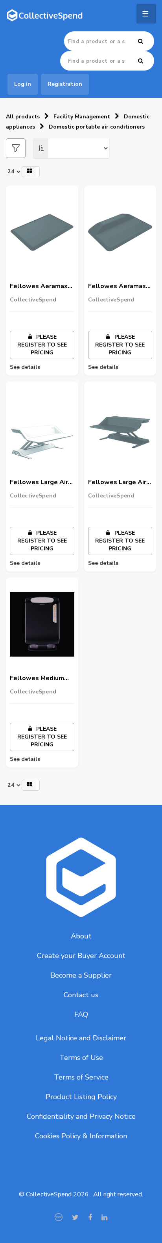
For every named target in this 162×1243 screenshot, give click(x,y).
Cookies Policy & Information (81, 1136)
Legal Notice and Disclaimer (81, 1038)
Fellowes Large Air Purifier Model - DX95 (39, 482)
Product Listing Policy (81, 1096)
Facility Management (81, 116)
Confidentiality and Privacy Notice (81, 1116)
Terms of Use (81, 1057)
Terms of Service (81, 1077)
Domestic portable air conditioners (97, 127)
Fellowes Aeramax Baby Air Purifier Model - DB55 (39, 286)
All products (23, 116)
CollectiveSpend (33, 299)
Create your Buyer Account (81, 955)
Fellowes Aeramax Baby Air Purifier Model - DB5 (117, 286)
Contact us (81, 995)
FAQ (81, 1014)
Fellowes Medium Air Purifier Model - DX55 (38, 678)
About (81, 936)
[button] (31, 171)
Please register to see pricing (42, 344)
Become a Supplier (81, 975)
